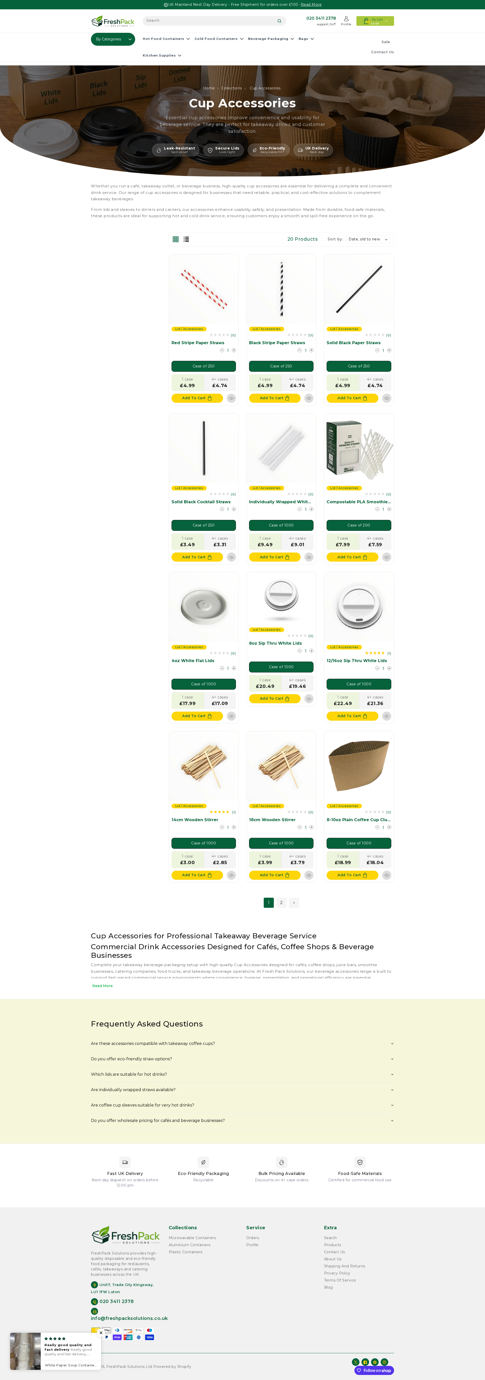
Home (209, 88)
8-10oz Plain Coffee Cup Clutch (360, 819)
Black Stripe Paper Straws (277, 342)
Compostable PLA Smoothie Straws (365, 501)
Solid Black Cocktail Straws (201, 501)
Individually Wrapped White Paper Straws (294, 501)
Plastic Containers (186, 1252)
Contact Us (334, 1252)
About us (333, 1259)
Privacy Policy (337, 1273)
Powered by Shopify (172, 1366)
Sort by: (335, 239)
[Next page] (294, 903)
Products (332, 1245)
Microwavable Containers (192, 1238)
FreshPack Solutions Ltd (129, 1366)
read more (311, 4)
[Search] (279, 21)
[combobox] (214, 21)
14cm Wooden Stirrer (195, 819)
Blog (328, 1287)
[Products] (203, 288)
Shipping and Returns (344, 1266)
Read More (102, 986)
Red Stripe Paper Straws (198, 342)
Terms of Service (340, 1280)
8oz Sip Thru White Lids (275, 643)
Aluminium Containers (189, 1245)
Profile (252, 1245)
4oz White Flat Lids (193, 660)
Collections (231, 88)
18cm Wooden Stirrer (272, 819)
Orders (252, 1238)
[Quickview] (231, 398)
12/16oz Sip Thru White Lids (357, 660)
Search (330, 1238)
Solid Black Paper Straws (354, 342)
